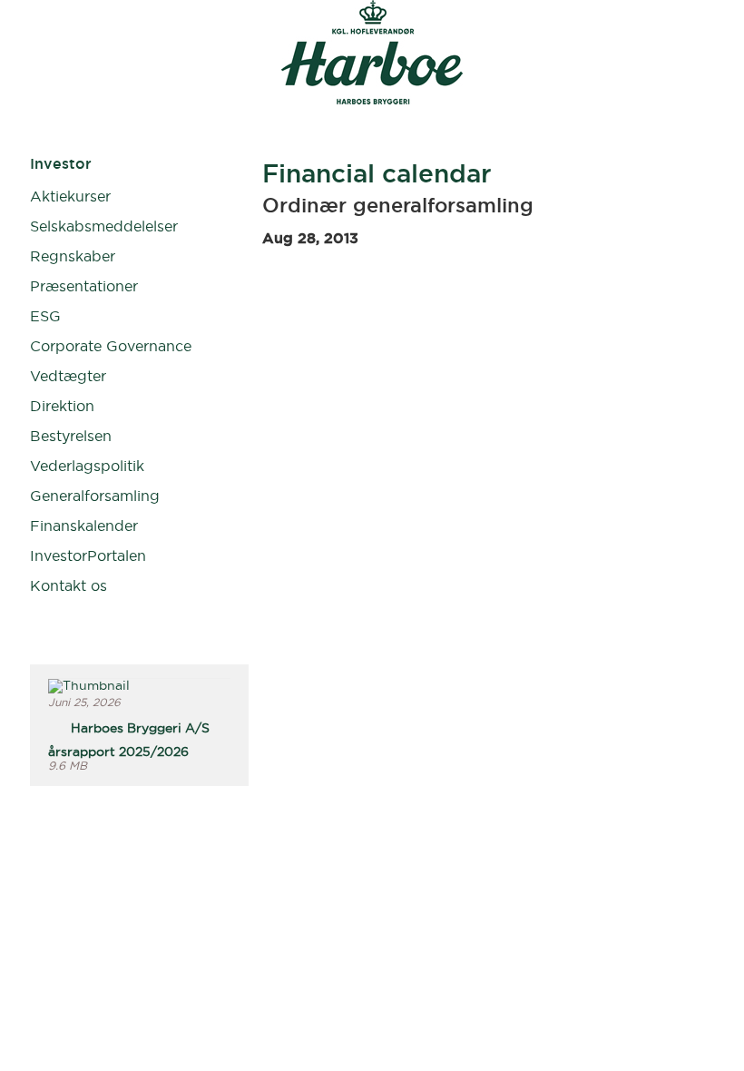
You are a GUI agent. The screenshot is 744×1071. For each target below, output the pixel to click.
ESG (45, 316)
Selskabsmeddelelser (104, 226)
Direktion (62, 406)
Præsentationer (84, 286)
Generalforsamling (95, 495)
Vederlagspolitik (87, 465)
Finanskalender (84, 525)
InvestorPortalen (88, 555)
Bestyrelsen (71, 435)
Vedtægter (68, 376)
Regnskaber (72, 256)
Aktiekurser (70, 196)
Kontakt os (68, 585)
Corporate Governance (110, 346)
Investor (61, 163)
